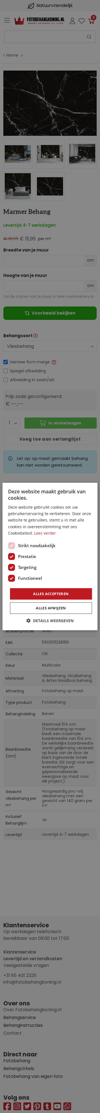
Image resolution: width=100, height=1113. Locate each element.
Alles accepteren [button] (51, 593)
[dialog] (50, 556)
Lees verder (45, 533)
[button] (50, 620)
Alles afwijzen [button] (51, 607)
